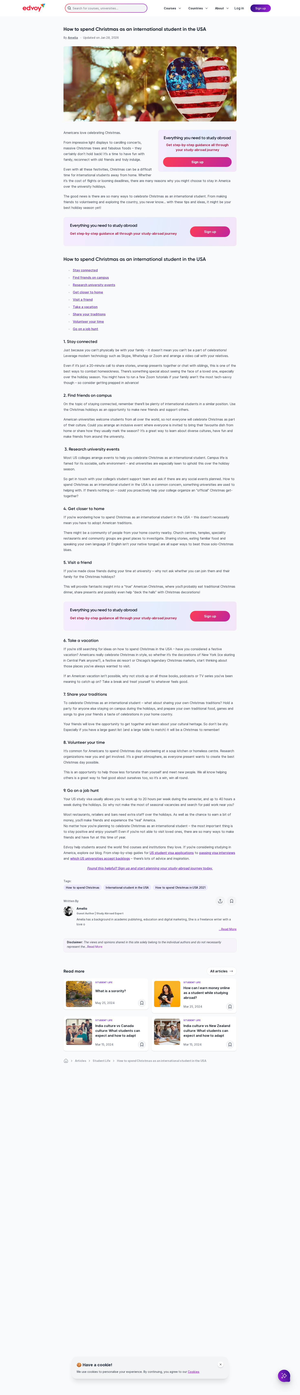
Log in (239, 8)
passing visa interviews (217, 853)
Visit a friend (83, 300)
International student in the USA (127, 887)
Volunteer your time (88, 322)
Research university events (94, 285)
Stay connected (85, 270)
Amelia (73, 37)
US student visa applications (172, 853)
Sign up (197, 162)
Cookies (193, 1371)
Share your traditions (89, 314)
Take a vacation (85, 307)
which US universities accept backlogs (100, 858)
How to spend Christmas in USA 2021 (180, 887)
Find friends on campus (91, 277)
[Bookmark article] (232, 901)
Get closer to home (88, 292)
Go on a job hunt (85, 329)
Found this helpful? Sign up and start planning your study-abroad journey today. (150, 868)
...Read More (93, 946)
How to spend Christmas (82, 887)
